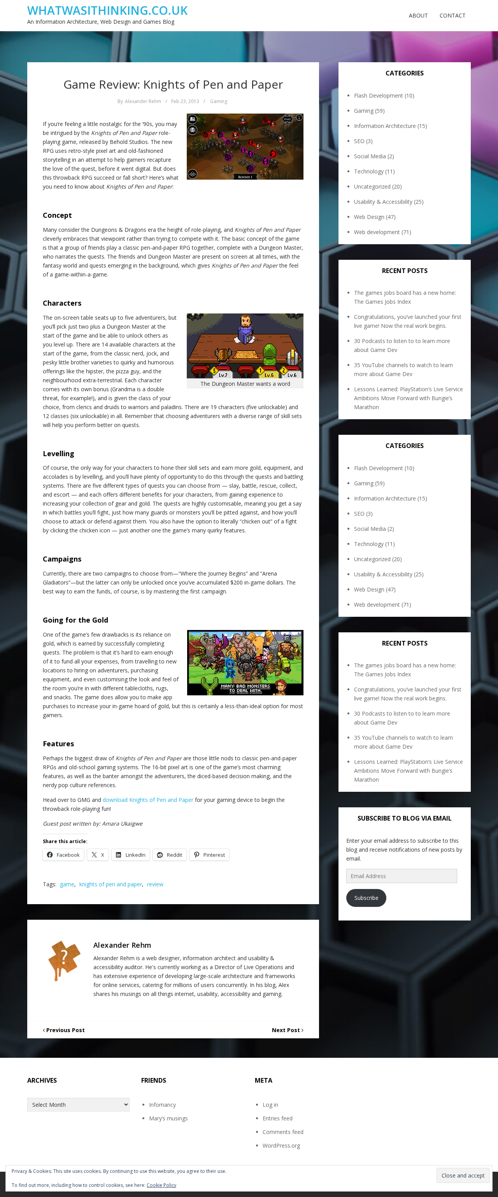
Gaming (218, 101)
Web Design (369, 216)
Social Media (370, 156)
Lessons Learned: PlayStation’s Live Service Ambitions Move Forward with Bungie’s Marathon (408, 398)
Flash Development (378, 95)
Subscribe (366, 897)
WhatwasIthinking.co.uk (107, 10)
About (418, 15)
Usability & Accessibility (383, 201)
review (155, 884)
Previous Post (65, 1030)
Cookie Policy (161, 1185)
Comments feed (283, 1132)
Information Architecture (385, 126)
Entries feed (278, 1118)
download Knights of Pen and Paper (148, 799)
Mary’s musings (168, 1118)
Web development (377, 232)
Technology (369, 171)
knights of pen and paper (110, 884)
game (67, 884)
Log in (270, 1104)
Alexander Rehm (143, 101)
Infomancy (162, 1104)
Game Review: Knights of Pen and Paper (173, 84)
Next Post (287, 1030)
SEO (359, 141)
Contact (453, 15)
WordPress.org (281, 1145)
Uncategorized (372, 186)
